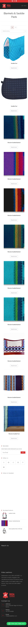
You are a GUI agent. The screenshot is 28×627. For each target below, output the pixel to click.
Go (23, 452)
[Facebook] (12, 1)
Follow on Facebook (8, 473)
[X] (4, 462)
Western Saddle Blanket (14, 142)
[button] (16, 623)
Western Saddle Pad (14, 433)
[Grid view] (12, 27)
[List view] (15, 27)
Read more (14, 68)
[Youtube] (4, 467)
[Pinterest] (23, 462)
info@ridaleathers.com (11, 616)
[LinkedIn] (16, 1)
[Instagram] (14, 1)
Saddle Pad (14, 63)
